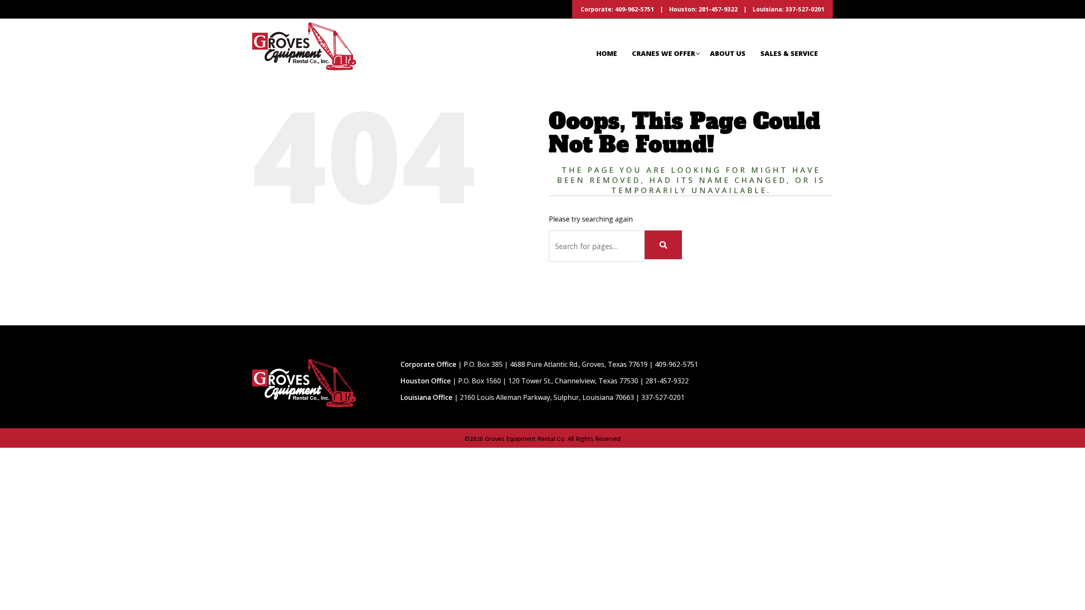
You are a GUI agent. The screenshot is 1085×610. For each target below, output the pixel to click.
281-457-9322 (717, 9)
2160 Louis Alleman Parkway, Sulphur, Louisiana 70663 (547, 397)
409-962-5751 (633, 9)
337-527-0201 (804, 9)
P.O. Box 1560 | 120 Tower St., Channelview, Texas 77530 (548, 380)
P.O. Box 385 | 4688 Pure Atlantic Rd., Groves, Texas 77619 (556, 364)
